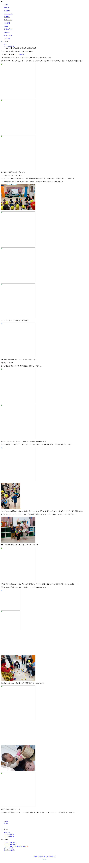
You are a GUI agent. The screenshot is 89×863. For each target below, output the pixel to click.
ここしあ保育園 (9, 46)
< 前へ (6, 821)
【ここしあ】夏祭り (10, 842)
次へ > (6, 823)
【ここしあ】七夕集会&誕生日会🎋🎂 (16, 846)
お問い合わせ (50, 856)
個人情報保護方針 (39, 856)
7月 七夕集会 (8, 848)
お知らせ (7, 832)
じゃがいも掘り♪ (9, 850)
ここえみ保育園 (9, 834)
